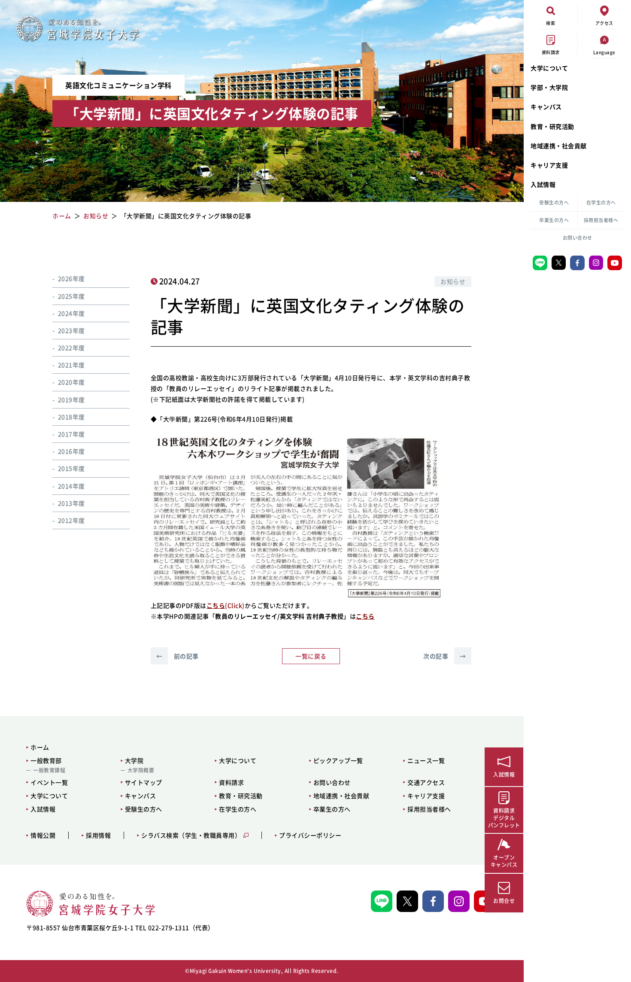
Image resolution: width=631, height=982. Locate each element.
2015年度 (71, 468)
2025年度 (71, 295)
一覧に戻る (311, 656)
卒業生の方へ (554, 220)
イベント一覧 (49, 782)
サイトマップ (143, 782)
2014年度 (71, 485)
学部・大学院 (549, 87)
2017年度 (71, 433)
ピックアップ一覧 (338, 760)
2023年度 (71, 330)
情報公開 (42, 835)
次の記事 (444, 656)
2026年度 (71, 278)
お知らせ (452, 281)
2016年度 (71, 450)
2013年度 (71, 502)
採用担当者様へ (601, 220)
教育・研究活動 (552, 126)
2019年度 (71, 399)
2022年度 (71, 347)
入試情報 (543, 184)
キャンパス (546, 106)
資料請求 (231, 782)
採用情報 (98, 835)
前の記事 (177, 656)
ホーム (39, 747)
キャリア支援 (549, 165)
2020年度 (71, 382)
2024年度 (71, 312)
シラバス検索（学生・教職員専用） (191, 835)
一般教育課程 (49, 770)
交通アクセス (426, 782)
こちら (365, 616)
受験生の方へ (554, 202)
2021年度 (71, 364)
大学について (549, 68)
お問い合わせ (577, 237)
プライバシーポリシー (310, 835)
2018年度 (71, 416)
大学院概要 (141, 770)
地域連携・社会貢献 (559, 145)
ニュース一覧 (426, 760)
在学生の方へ (601, 202)
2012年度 (71, 519)
